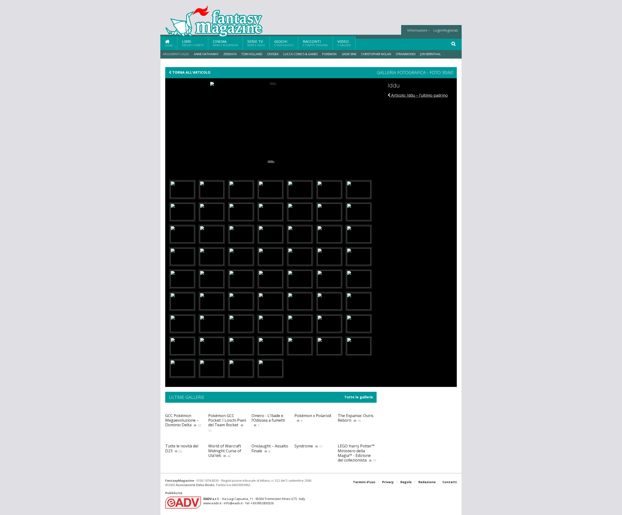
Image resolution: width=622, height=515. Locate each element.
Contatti (449, 482)
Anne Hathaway (206, 54)
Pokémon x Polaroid (312, 418)
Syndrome (308, 446)
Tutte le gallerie (358, 397)
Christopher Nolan (376, 54)
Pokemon (329, 54)
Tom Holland (251, 54)
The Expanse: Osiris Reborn (355, 418)
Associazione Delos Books (195, 485)
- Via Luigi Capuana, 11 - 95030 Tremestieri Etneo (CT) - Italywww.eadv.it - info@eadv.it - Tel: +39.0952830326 (254, 501)
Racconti (315, 43)
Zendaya (230, 54)
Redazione (427, 482)
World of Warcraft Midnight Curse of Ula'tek (224, 450)
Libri (193, 43)
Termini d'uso (364, 482)
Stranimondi (405, 54)
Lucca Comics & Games (300, 54)
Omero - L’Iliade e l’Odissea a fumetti (268, 420)
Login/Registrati (445, 30)
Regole (406, 482)
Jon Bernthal (430, 54)
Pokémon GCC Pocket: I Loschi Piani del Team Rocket (227, 423)
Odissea (273, 54)
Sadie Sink (349, 54)
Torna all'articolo (190, 72)
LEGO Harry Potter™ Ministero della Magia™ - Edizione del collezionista (357, 453)
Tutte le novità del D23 (181, 448)
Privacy (388, 482)
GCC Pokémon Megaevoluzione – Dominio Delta (183, 420)
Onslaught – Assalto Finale (269, 448)
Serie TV (256, 43)
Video (344, 43)
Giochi (284, 43)
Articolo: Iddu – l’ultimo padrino (419, 95)
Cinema (225, 43)
